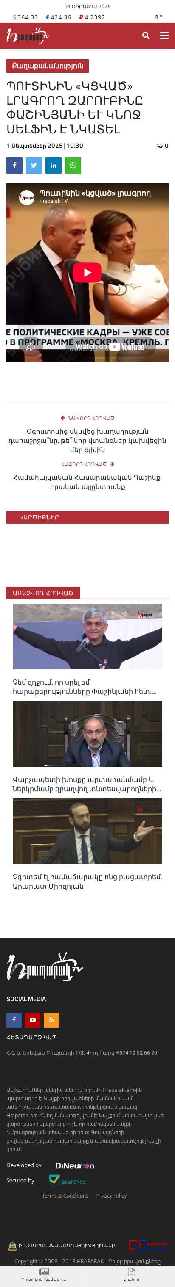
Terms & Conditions (65, 1196)
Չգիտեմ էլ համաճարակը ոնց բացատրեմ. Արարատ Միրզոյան (87, 881)
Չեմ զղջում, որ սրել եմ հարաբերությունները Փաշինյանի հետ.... (85, 687)
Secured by (21, 1180)
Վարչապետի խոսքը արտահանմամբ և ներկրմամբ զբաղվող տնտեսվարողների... (87, 784)
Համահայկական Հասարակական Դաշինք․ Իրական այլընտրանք (87, 482)
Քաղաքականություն (48, 65)
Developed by (24, 1165)
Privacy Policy (111, 1196)
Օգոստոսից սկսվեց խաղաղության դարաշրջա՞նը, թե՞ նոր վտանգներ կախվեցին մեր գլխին (87, 441)
